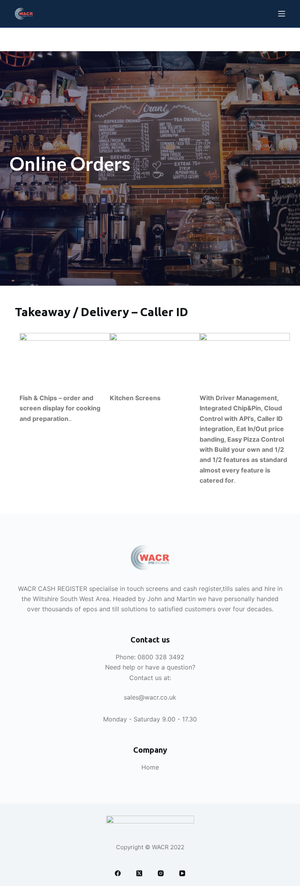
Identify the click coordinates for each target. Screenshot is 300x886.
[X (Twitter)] (139, 873)
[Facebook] (118, 873)
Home (150, 767)
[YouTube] (182, 873)
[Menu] (281, 13)
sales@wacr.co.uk (150, 697)
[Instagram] (161, 873)
